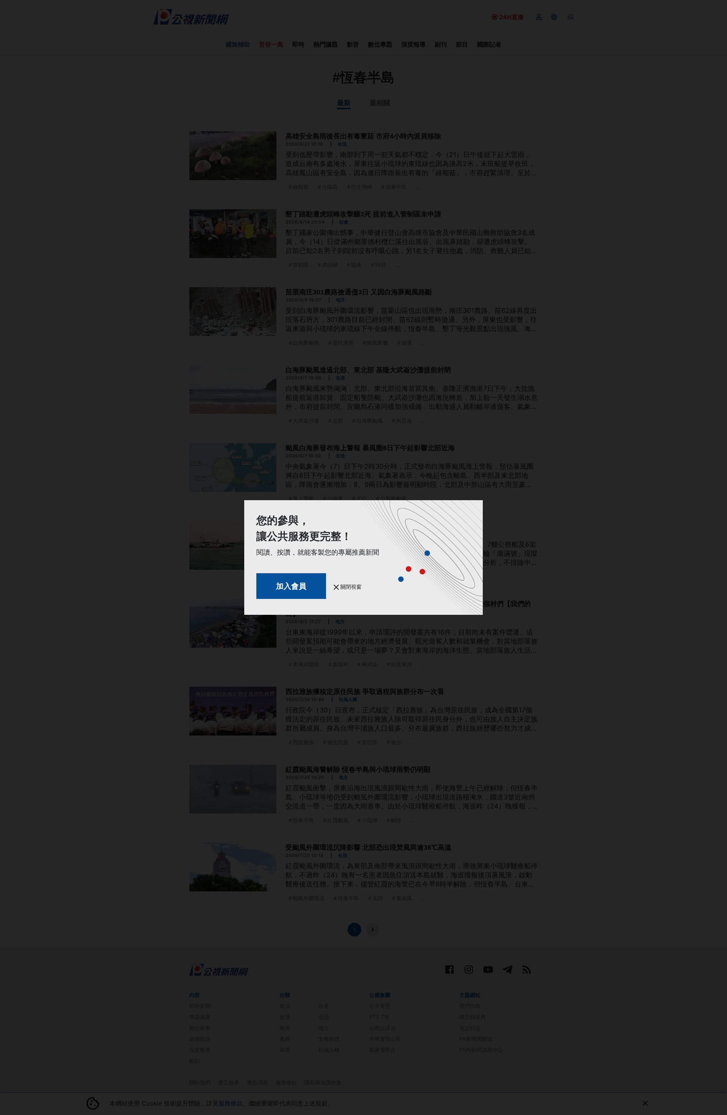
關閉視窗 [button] (350, 586)
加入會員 (291, 586)
